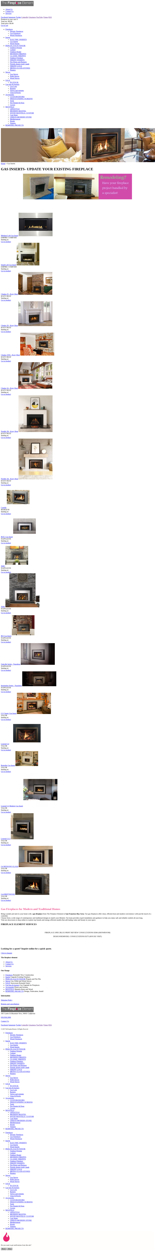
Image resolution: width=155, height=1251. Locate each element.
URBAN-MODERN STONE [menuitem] (21, 117)
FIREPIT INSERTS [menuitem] (17, 60)
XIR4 (3, 607)
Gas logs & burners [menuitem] (12, 84)
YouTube (39, 17)
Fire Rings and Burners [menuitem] (18, 62)
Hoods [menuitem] (12, 121)
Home (3, 164)
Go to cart (4, 25)
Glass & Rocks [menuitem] (15, 93)
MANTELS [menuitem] (9, 107)
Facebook (4, 17)
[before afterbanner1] (77, 186)
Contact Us (5, 1021)
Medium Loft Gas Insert (9, 236)
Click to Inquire (6, 953)
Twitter (18, 17)
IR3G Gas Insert (7, 537)
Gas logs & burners (12, 985)
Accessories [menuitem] (9, 95)
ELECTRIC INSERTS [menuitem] (18, 39)
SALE (7, 983)
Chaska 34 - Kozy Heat (9, 388)
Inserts (7, 977)
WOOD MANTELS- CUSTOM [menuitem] (22, 113)
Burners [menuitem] (13, 88)
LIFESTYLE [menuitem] (15, 109)
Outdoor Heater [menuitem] (15, 52)
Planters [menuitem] (13, 70)
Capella (3, 508)
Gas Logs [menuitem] (13, 86)
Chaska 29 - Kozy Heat (9, 325)
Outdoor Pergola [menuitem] (16, 48)
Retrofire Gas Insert (8, 765)
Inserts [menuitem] (7, 37)
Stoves (7, 981)
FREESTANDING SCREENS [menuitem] (21, 99)
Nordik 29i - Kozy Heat (9, 431)
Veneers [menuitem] (13, 123)
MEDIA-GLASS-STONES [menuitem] (20, 68)
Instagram (11, 17)
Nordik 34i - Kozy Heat (9, 479)
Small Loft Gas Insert (8, 265)
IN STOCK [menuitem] (14, 82)
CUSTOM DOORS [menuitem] (17, 97)
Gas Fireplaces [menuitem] (15, 33)
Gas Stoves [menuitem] (14, 74)
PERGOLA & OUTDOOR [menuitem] (15, 46)
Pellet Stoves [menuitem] (14, 76)
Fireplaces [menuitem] (9, 29)
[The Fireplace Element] (17, 1011)
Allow (9, 1249)
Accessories (9, 987)
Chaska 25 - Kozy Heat (9, 294)
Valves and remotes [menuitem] (17, 91)
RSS (50, 17)
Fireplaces (9, 975)
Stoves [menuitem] (7, 72)
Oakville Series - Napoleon (10, 664)
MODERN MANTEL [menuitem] (18, 111)
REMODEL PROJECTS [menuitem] (14, 125)
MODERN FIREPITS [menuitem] (18, 54)
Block (4, 1249)
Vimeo (45, 17)
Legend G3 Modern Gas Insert (12, 806)
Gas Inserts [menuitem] (14, 42)
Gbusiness (32, 17)
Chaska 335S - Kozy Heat (10, 355)
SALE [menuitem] (7, 80)
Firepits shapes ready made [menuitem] (19, 64)
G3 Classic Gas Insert (8, 713)
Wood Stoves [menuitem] (15, 78)
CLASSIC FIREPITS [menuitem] (18, 56)
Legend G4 (5, 744)
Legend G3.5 (5, 839)
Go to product (6, 242)
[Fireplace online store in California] (17, 5)
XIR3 (3, 566)
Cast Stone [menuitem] (14, 115)
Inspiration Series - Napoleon (11, 686)
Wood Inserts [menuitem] (14, 44)
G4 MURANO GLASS (9, 866)
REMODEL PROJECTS (14, 991)
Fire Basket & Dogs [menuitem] (17, 103)
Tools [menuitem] (12, 101)
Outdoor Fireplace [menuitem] (16, 58)
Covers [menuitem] (12, 105)
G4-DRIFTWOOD (8, 894)
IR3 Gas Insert (6, 636)
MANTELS (9, 989)
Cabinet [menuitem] (13, 50)
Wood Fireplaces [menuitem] (16, 35)
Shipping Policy (6, 1000)
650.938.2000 (6, 1017)
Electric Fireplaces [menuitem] (16, 31)
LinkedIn (24, 17)
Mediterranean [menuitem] (15, 119)
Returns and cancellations (10, 1004)
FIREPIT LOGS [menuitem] (16, 66)
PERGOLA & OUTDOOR (15, 979)
